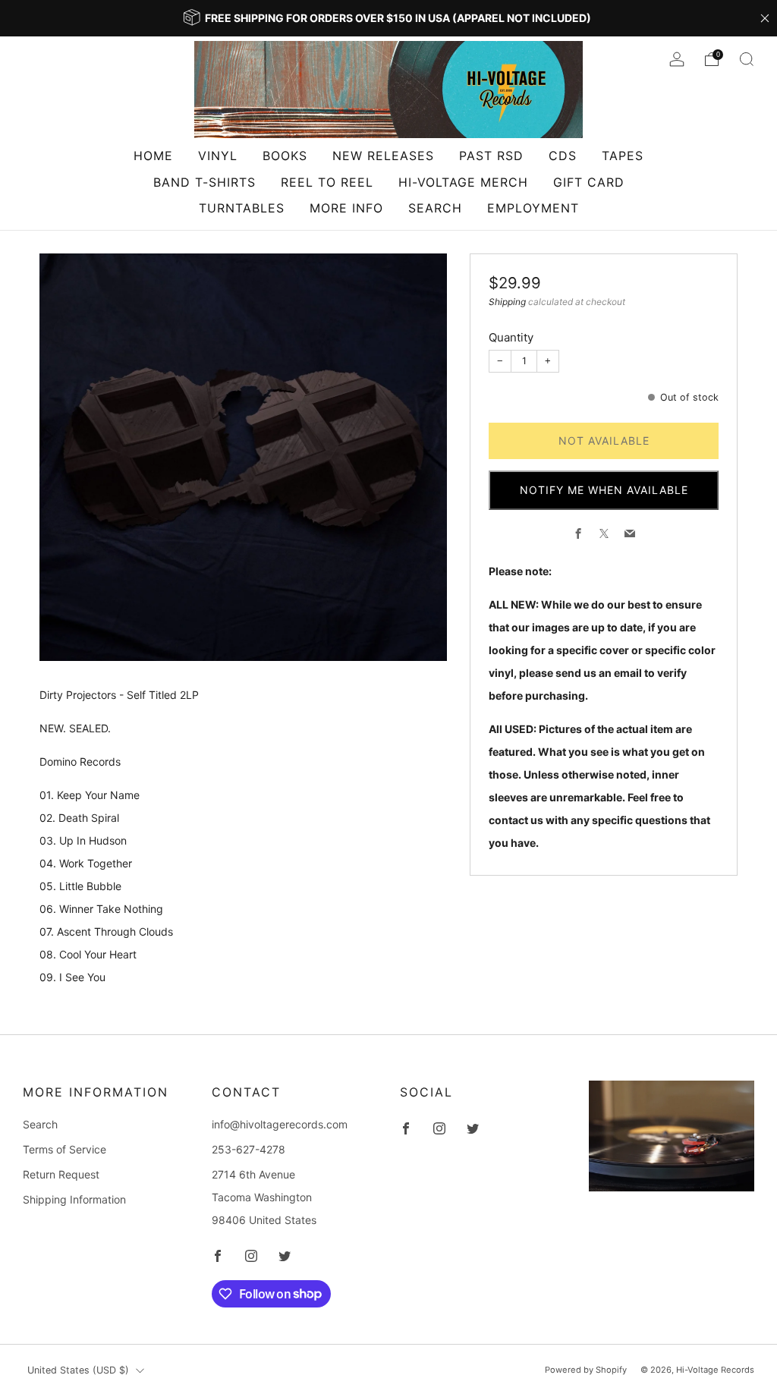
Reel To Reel (327, 182)
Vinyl (218, 155)
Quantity (511, 337)
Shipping (507, 301)
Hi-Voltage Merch (463, 182)
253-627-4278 (248, 1149)
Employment (533, 208)
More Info (346, 208)
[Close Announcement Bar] (765, 18)
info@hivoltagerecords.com (280, 1124)
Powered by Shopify (586, 1369)
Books (285, 155)
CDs (563, 155)
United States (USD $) (78, 1370)
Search (435, 208)
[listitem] (388, 18)
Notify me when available (604, 489)
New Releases (383, 155)
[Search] (746, 59)
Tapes (622, 155)
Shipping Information (74, 1199)
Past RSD (491, 155)
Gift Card (588, 182)
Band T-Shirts (204, 182)
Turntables (242, 208)
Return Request (61, 1174)
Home (153, 155)
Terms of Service (64, 1149)
